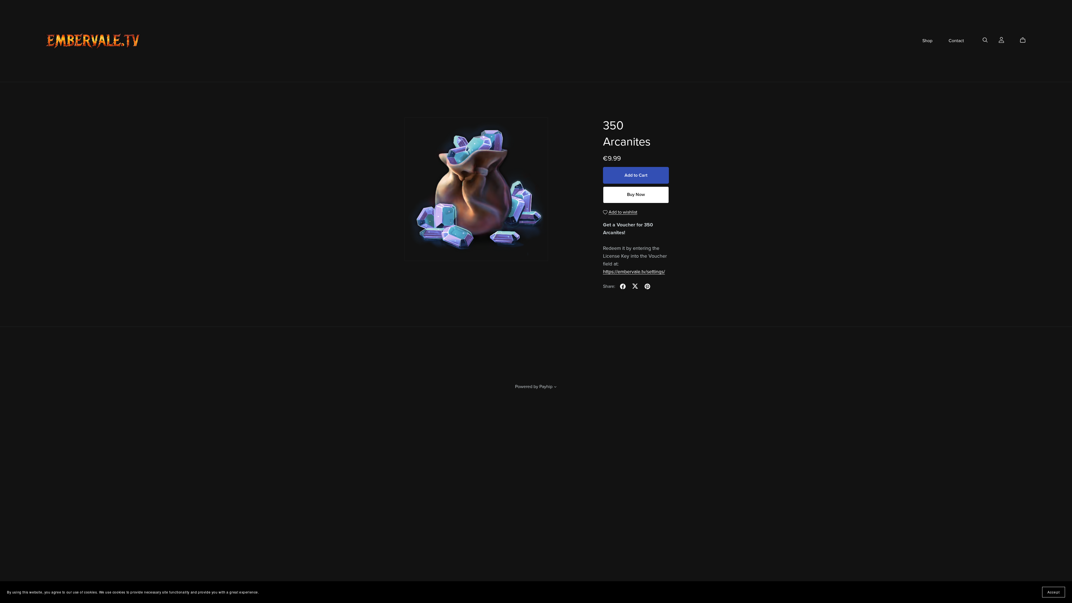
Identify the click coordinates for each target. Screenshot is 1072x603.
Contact (956, 41)
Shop (927, 41)
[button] (555, 387)
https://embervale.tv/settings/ (634, 272)
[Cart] (1025, 40)
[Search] (985, 40)
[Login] (1001, 39)
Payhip (545, 386)
